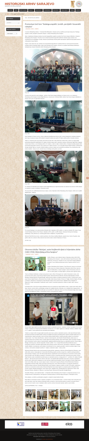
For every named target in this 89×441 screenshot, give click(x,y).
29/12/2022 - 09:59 (30, 28)
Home (8, 14)
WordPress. (50, 439)
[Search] (18, 23)
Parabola (44, 439)
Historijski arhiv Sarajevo (29, 4)
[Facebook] (87, 178)
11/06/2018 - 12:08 (29, 254)
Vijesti (36, 28)
